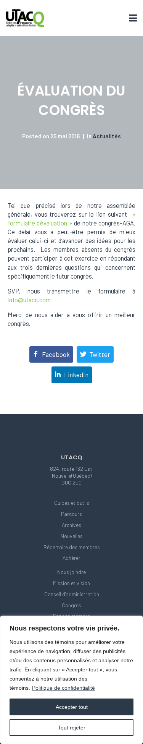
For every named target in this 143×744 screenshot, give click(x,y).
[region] (71, 680)
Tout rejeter (71, 728)
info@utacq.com (29, 299)
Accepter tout (72, 707)
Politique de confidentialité (63, 688)
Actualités (107, 136)
